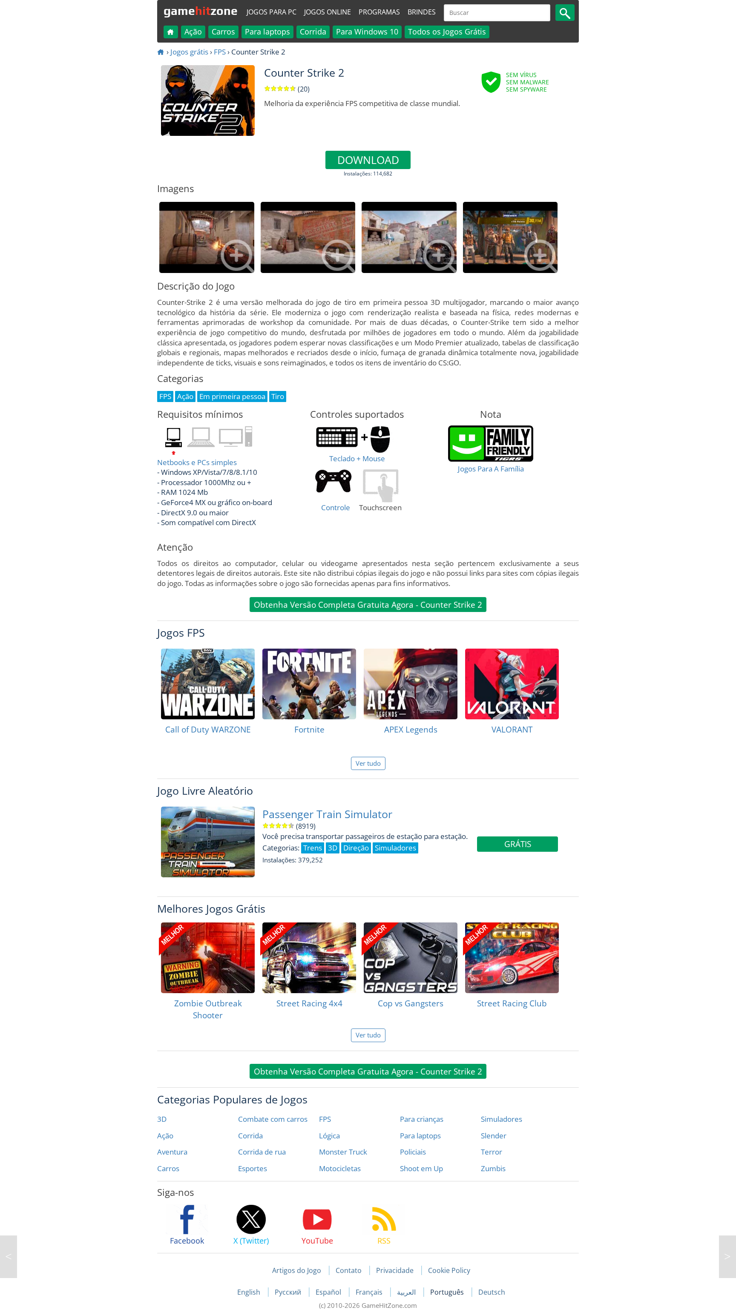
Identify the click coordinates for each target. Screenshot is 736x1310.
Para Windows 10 (367, 31)
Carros (223, 31)
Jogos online (327, 12)
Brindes (422, 12)
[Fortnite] (309, 684)
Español (329, 1292)
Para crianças (421, 1119)
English (249, 1292)
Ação (193, 31)
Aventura (172, 1152)
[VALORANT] (512, 684)
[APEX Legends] (410, 684)
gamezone (201, 10)
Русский (289, 1292)
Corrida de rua (262, 1152)
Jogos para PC (271, 12)
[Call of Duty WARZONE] (208, 684)
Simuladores (501, 1119)
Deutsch (491, 1292)
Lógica (329, 1136)
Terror (491, 1152)
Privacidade (395, 1270)
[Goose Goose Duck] (8, 1256)
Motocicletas (340, 1168)
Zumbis (493, 1168)
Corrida (313, 31)
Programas (379, 12)
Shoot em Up (421, 1168)
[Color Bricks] (727, 1256)
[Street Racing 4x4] (309, 957)
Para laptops (267, 31)
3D (162, 1119)
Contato (349, 1270)
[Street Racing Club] (512, 957)
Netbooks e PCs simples (197, 462)
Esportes (252, 1168)
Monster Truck (343, 1152)
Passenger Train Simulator (327, 814)
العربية (407, 1292)
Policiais (413, 1152)
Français (370, 1292)
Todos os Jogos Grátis (447, 31)
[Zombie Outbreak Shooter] (208, 957)
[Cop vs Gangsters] (410, 957)
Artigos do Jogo (296, 1270)
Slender (493, 1136)
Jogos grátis (189, 52)
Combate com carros (273, 1119)
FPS (220, 52)
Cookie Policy (449, 1270)
